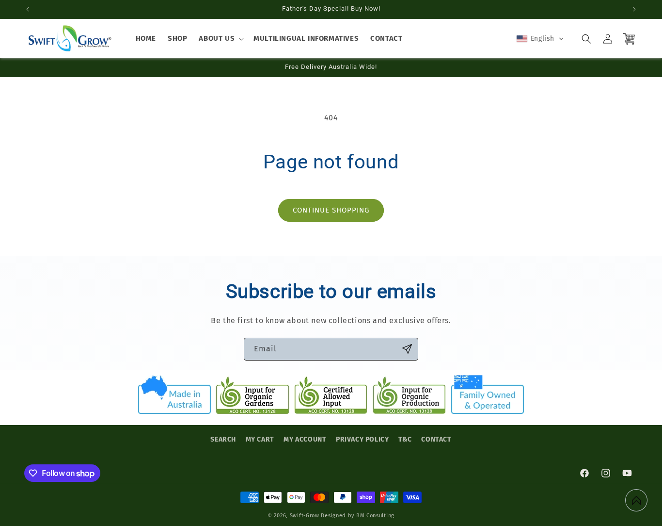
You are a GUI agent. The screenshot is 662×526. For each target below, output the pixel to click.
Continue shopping (331, 210)
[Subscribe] (407, 349)
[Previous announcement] (27, 9)
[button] (220, 38)
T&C (405, 439)
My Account (305, 439)
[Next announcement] (634, 9)
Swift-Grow (304, 515)
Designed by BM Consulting (357, 515)
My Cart (260, 439)
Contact (436, 439)
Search (223, 439)
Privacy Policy (362, 439)
